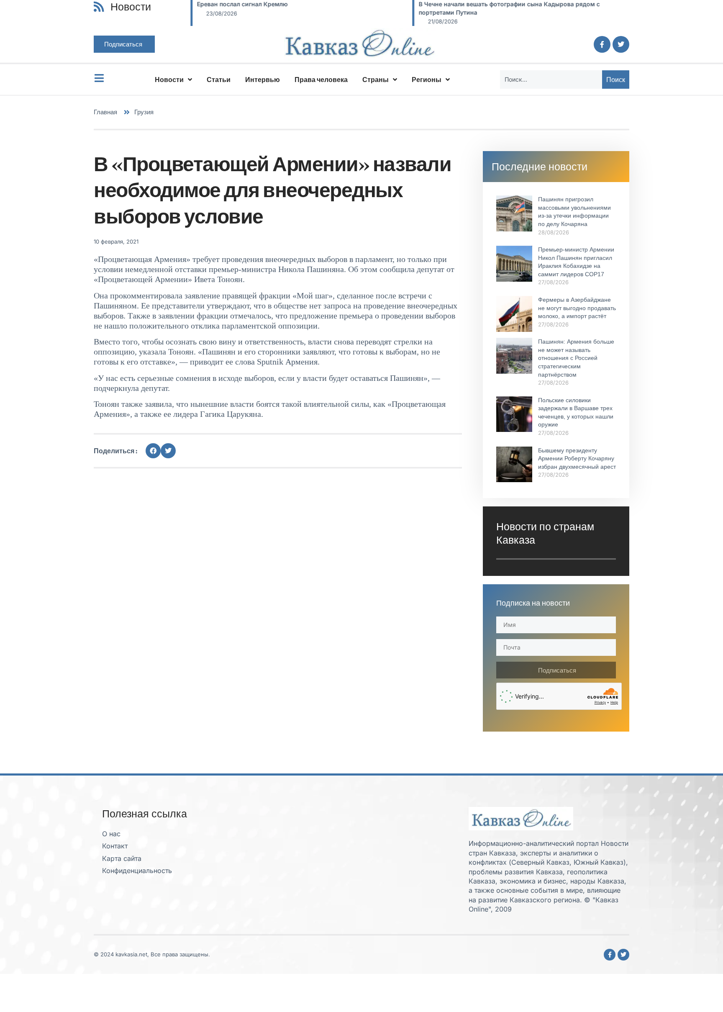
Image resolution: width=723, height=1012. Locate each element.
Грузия (144, 112)
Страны (375, 79)
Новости (169, 79)
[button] (153, 450)
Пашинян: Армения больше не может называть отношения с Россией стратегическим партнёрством (576, 358)
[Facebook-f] (602, 44)
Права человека (321, 79)
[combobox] (551, 79)
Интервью (262, 79)
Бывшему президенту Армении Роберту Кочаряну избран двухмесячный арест (577, 458)
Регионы (426, 79)
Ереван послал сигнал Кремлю (241, 4)
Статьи (219, 79)
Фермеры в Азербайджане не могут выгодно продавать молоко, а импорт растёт (577, 307)
